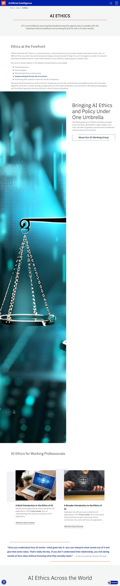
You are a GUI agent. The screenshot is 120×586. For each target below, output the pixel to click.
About (18, 8)
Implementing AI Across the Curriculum (31, 76)
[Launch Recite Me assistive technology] (3, 582)
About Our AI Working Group (93, 137)
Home (12, 8)
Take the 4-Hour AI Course (73, 526)
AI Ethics (25, 8)
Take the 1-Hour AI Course (25, 523)
